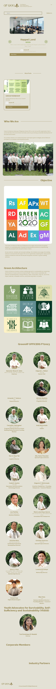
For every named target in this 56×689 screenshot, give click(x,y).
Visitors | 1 (49, 13)
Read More (13, 54)
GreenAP (25, 686)
